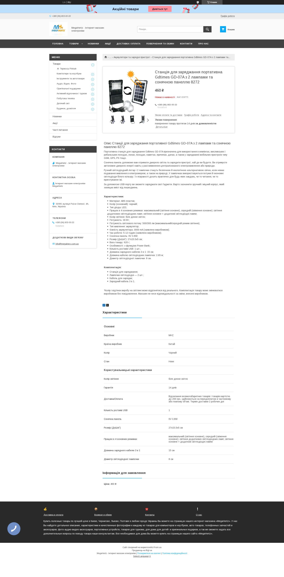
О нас (199, 515)
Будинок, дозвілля (66, 108)
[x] (107, 305)
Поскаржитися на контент (149, 553)
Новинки (93, 43)
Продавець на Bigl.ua (142, 550)
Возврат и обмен (103, 515)
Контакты (149, 515)
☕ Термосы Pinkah (66, 68)
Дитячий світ (63, 103)
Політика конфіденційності (174, 553)
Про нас (203, 43)
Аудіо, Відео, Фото (66, 83)
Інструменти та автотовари (70, 78)
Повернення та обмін (160, 43)
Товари (74, 43)
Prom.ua (157, 547)
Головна (57, 43)
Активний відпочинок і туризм (72, 93)
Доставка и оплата (53, 515)
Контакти (186, 43)
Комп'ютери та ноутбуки (69, 73)
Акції (108, 43)
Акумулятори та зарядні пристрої (132, 57)
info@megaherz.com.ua (67, 244)
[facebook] (104, 305)
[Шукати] (207, 29)
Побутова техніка (66, 98)
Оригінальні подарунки (69, 88)
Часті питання (60, 130)
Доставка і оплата (128, 43)
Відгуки (56, 136)
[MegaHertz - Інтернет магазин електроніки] (58, 35)
